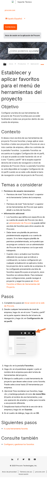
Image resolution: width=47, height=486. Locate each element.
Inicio (11, 64)
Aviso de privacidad (9, 472)
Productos (22, 64)
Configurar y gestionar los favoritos (19, 444)
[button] (36, 50)
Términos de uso (26, 472)
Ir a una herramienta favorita (16, 428)
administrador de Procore (20, 223)
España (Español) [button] (14, 19)
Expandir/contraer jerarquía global (6, 64)
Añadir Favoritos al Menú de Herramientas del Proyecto (23, 284)
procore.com (10, 10)
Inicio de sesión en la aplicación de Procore (22, 35)
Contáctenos (10, 27)
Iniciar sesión (23, 474)
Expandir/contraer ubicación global (42, 63)
